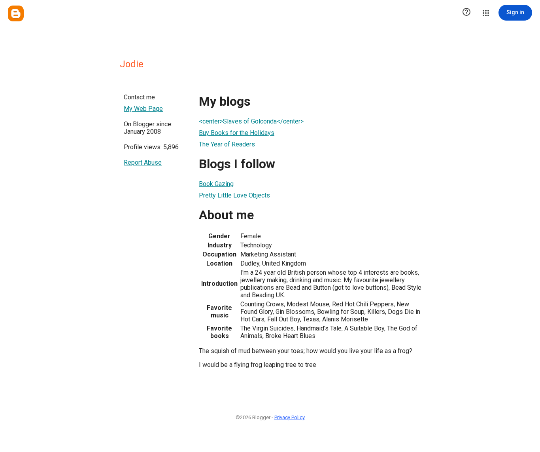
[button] (466, 12)
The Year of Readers (227, 144)
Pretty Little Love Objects (234, 195)
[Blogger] (16, 13)
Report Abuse (143, 162)
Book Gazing (216, 184)
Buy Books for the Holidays (236, 133)
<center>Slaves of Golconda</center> (251, 121)
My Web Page (143, 108)
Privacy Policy (289, 417)
